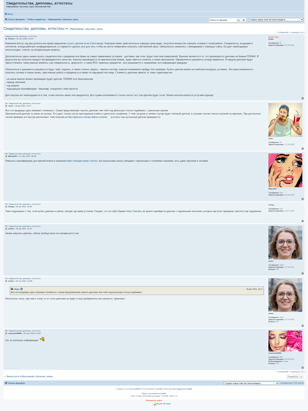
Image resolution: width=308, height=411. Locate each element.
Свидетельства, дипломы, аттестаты (34, 28)
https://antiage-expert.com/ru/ (82, 160)
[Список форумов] (5, 4)
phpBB (136, 389)
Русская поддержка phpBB (180, 389)
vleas (16, 289)
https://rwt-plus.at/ (136, 211)
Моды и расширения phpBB (154, 393)
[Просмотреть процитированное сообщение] (21, 289)
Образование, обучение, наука (86, 29)
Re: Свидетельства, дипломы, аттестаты (22, 103)
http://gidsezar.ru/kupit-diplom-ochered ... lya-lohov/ (94, 117)
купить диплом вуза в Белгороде (85, 43)
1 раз (285, 361)
